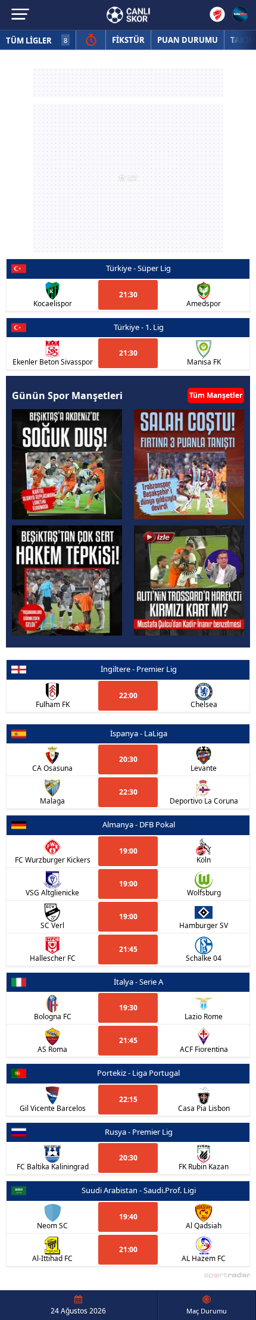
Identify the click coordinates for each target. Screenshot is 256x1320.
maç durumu (206, 1310)
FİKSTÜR (128, 40)
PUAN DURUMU (187, 40)
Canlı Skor (128, 15)
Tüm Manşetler (215, 395)
